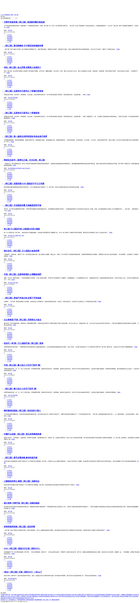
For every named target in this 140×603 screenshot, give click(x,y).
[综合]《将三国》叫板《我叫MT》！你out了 (23, 572)
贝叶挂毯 (50, 594)
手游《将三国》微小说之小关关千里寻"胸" (22, 365)
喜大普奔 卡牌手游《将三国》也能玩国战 (21, 503)
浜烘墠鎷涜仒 (12, 599)
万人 (13, 235)
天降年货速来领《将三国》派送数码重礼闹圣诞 (24, 22)
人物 (22, 235)
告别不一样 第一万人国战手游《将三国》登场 (23, 343)
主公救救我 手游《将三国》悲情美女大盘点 (22, 320)
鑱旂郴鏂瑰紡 (38, 599)
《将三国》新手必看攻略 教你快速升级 (20, 458)
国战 (16, 235)
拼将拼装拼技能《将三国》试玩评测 (19, 527)
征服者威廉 (128, 594)
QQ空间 (9, 35)
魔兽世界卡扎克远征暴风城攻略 (96, 594)
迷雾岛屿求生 (21, 594)
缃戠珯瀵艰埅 (55, 599)
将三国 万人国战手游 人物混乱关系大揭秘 (22, 229)
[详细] (8, 27)
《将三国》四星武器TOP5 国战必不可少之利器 (24, 183)
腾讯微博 (9, 38)
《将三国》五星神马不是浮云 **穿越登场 (21, 113)
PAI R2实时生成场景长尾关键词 (62, 594)
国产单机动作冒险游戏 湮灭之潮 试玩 (69, 596)
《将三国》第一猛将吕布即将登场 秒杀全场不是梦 (25, 136)
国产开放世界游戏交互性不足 (21, 598)
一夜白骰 (113, 596)
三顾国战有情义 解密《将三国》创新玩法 (21, 481)
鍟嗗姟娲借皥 (30, 599)
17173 (2, 14)
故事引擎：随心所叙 (11, 594)
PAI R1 (32, 598)
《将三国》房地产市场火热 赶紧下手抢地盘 (22, 298)
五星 (16, 282)
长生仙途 (29, 596)
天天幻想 (27, 168)
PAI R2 (56, 596)
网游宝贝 (15, 168)
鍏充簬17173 (4, 599)
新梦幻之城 (21, 168)
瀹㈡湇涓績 (47, 599)
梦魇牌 (123, 594)
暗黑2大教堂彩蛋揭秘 (122, 596)
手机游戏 (15, 97)
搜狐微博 (9, 40)
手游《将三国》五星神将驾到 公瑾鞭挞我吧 (22, 274)
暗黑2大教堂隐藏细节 (93, 596)
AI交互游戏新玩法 (105, 596)
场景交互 (84, 594)
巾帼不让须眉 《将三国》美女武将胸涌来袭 (22, 434)
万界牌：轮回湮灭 (21, 596)
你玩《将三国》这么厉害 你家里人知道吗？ (22, 67)
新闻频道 (7, 14)
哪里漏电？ (84, 596)
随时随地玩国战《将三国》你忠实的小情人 (22, 410)
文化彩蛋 (134, 594)
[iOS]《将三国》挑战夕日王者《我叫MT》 (22, 548)
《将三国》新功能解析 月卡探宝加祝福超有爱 (23, 46)
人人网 (9, 41)
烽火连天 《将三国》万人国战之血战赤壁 (21, 251)
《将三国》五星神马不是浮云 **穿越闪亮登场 (23, 91)
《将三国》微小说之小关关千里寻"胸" (20, 389)
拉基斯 (3, 594)
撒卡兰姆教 (78, 594)
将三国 (10, 30)
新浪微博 (9, 36)
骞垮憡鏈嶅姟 (21, 599)
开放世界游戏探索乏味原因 (46, 596)
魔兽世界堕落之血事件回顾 (39, 594)
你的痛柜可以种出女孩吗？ (113, 594)
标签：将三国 (14, 14)
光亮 (73, 594)
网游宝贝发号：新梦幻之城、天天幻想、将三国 (24, 160)
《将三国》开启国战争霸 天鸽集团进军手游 (22, 205)
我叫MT (14, 578)
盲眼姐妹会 (35, 596)
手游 (19, 235)
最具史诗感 (28, 594)
